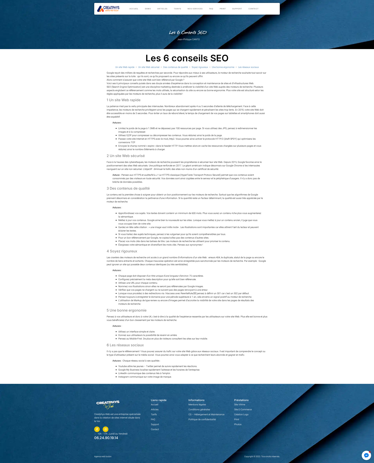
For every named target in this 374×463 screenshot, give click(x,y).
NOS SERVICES (195, 9)
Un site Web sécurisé (148, 67)
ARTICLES (162, 9)
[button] (366, 455)
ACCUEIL (133, 9)
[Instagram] (105, 429)
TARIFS (177, 9)
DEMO (148, 9)
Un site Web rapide (124, 67)
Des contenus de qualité (175, 67)
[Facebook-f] (97, 429)
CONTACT (254, 9)
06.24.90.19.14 (106, 438)
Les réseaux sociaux (248, 67)
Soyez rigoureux (200, 67)
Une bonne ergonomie (223, 67)
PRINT (223, 9)
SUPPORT (237, 9)
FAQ (211, 9)
